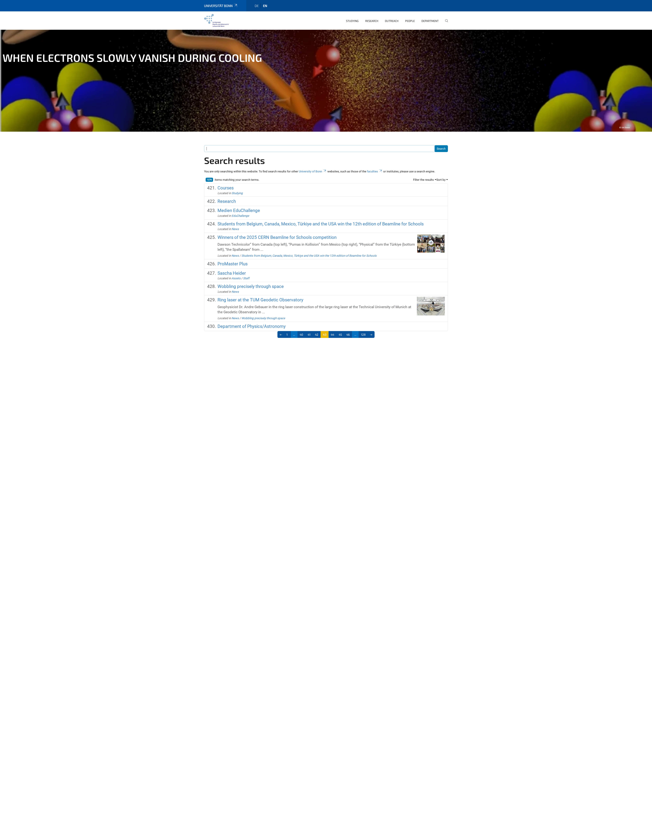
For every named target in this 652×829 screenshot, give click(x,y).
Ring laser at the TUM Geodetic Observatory (260, 299)
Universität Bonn (218, 6)
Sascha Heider (232, 273)
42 (316, 334)
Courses (226, 187)
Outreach (392, 20)
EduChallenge (240, 215)
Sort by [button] (441, 179)
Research (371, 20)
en (265, 6)
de (257, 6)
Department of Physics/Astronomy (252, 326)
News (235, 229)
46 (348, 334)
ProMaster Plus (233, 263)
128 (363, 334)
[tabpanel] (326, 81)
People (410, 20)
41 (309, 334)
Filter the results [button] (423, 179)
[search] (445, 23)
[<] (280, 334)
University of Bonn (310, 171)
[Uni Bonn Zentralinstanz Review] (216, 20)
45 (340, 334)
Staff (246, 278)
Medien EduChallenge (239, 210)
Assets (236, 278)
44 (332, 334)
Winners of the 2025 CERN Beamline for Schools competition (277, 237)
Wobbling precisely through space (251, 286)
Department (430, 20)
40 (301, 334)
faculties (372, 171)
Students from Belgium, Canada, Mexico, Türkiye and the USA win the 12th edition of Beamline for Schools (321, 223)
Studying (352, 20)
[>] (371, 334)
